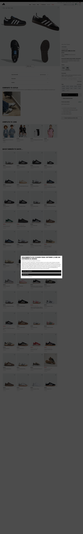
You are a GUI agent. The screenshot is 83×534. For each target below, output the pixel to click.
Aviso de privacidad (53, 266)
